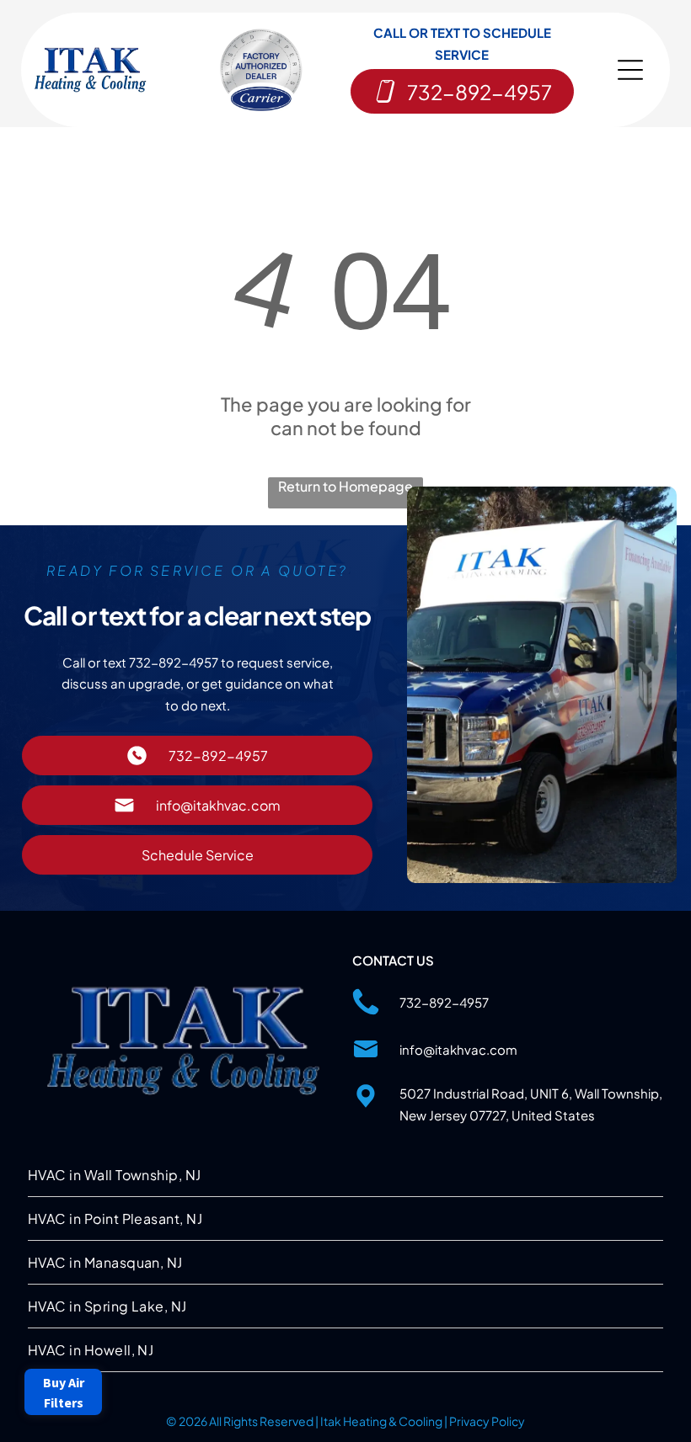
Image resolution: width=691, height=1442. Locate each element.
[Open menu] (630, 69)
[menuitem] (345, 1175)
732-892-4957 (444, 1002)
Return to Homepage (345, 486)
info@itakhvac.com (458, 1049)
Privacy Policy (487, 1421)
